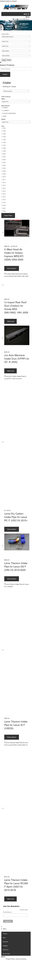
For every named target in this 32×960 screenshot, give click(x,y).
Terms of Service (21, 959)
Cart (15, 19)
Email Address (7, 912)
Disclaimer (5, 941)
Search (27, 19)
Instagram (5, 946)
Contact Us (5, 949)
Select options (11, 268)
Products (5, 933)
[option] (16, 25)
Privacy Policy (10, 959)
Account (20, 19)
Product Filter (5, 34)
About (4, 937)
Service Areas (6, 953)
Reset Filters (8, 215)
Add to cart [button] (10, 321)
